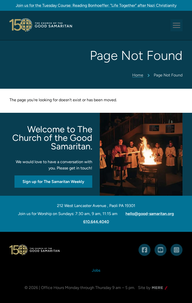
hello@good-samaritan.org (150, 214)
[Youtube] (160, 250)
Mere (156, 288)
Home (137, 75)
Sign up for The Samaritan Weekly (53, 181)
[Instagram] (176, 250)
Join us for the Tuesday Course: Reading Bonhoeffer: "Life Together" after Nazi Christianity (96, 5)
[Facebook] (144, 250)
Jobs (96, 270)
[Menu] (176, 25)
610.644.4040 (96, 222)
